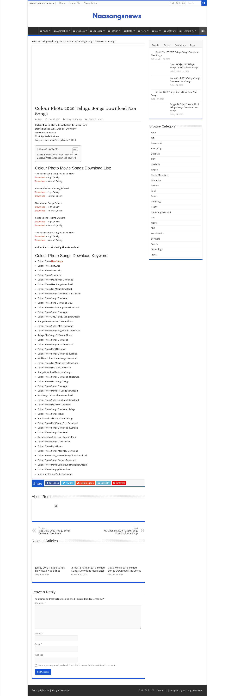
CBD (153, 159)
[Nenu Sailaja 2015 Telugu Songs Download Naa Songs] (159, 69)
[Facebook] (170, 3)
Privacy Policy (90, 3)
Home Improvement (161, 212)
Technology (188, 31)
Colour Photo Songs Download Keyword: (57, 158)
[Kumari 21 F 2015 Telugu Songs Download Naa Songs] (159, 82)
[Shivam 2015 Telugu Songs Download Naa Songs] (152, 92)
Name (39, 633)
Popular (156, 45)
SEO (156, 31)
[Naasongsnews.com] (117, 16)
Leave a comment (96, 119)
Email (38, 644)
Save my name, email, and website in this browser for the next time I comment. (77, 665)
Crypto (154, 169)
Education (97, 31)
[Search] (204, 3)
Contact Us (74, 3)
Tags (192, 45)
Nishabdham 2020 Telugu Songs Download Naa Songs (121, 531)
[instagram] (183, 3)
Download (40, 177)
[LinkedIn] (180, 3)
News (143, 31)
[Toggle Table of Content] (73, 150)
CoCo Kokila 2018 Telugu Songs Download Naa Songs (124, 569)
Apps (45, 31)
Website (39, 655)
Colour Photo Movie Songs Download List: (58, 155)
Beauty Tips (157, 148)
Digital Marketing (159, 175)
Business (80, 31)
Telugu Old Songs (50, 41)
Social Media (157, 233)
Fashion (114, 31)
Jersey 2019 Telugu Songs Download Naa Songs (50, 569)
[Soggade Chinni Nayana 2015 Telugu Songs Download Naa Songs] (159, 108)
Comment (40, 603)
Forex (154, 196)
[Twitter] (173, 3)
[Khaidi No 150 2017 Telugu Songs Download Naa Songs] (152, 52)
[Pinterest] (176, 3)
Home (62, 3)
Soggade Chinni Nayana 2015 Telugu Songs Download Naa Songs (184, 107)
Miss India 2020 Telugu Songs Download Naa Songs (54, 531)
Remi (40, 119)
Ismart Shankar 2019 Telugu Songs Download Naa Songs (88, 569)
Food (153, 191)
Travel (154, 254)
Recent (167, 45)
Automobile (62, 31)
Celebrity (155, 164)
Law (153, 217)
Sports (154, 244)
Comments (180, 45)
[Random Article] (203, 31)
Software (171, 31)
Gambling (156, 201)
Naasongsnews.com (192, 690)
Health (129, 31)
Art (152, 138)
